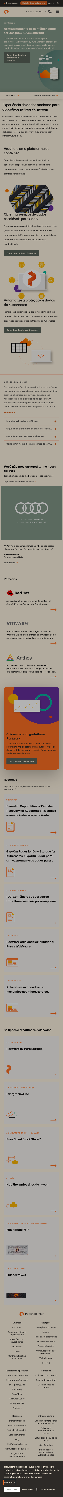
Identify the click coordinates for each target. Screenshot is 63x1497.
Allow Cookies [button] (12, 1489)
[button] (45, 1489)
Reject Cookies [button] (27, 1489)
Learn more (9, 1482)
